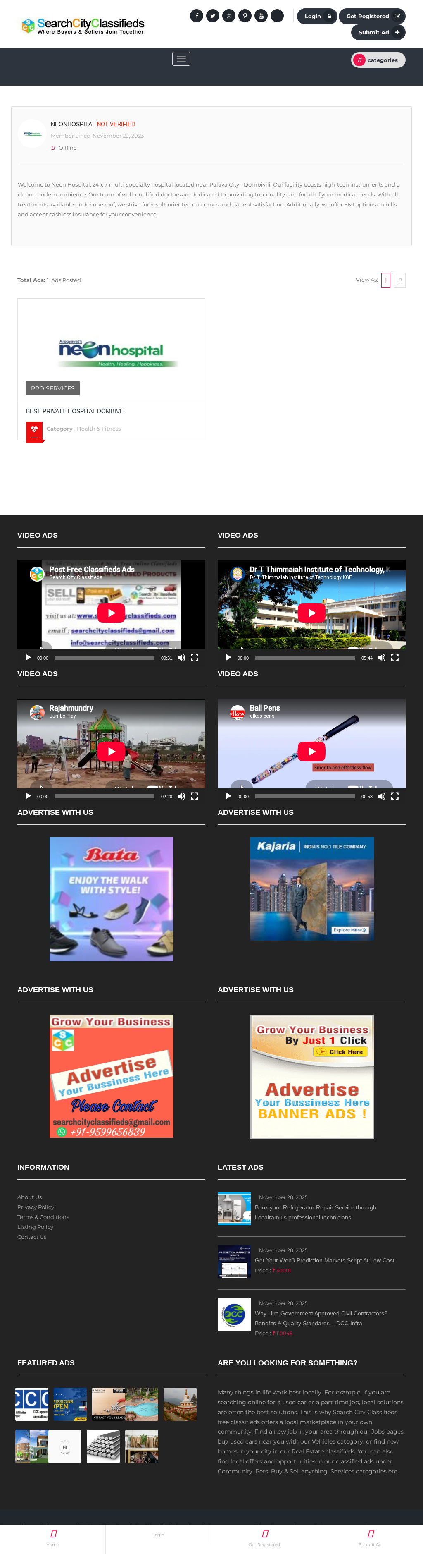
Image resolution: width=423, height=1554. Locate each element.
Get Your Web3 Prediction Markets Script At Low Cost (324, 1260)
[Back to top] (396, 1502)
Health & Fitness (99, 428)
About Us (29, 1197)
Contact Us (31, 1236)
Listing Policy (35, 1227)
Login (313, 16)
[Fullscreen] (194, 658)
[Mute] (181, 658)
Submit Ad (374, 32)
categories (383, 60)
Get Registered (368, 16)
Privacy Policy (35, 1207)
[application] (111, 613)
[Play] (28, 658)
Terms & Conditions (43, 1217)
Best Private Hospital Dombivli (75, 411)
